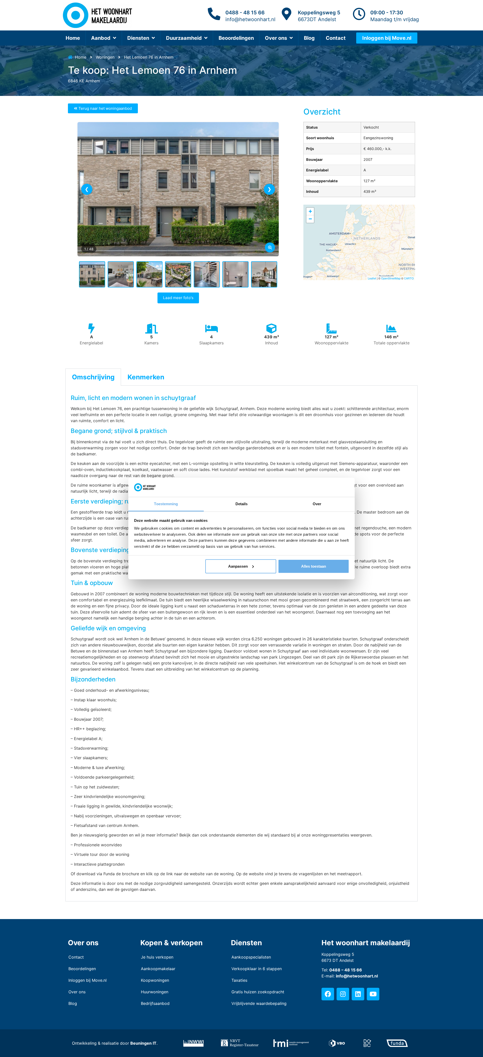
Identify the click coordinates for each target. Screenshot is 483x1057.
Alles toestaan (313, 566)
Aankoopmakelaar (158, 968)
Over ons (276, 38)
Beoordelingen (236, 38)
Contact (336, 38)
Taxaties (239, 980)
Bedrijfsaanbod (155, 1003)
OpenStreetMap (390, 278)
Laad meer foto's (178, 297)
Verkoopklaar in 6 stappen (256, 968)
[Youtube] (373, 994)
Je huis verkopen (157, 957)
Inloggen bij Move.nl (87, 980)
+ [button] (310, 211)
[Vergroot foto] (270, 247)
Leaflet (372, 278)
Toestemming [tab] (166, 504)
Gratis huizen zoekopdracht (257, 991)
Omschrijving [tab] (93, 377)
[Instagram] (343, 994)
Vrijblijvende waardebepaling (259, 1003)
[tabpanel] (241, 643)
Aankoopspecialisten (251, 957)
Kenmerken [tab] (146, 377)
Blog (309, 38)
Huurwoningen (154, 991)
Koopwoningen (155, 980)
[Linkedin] (358, 994)
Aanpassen (238, 566)
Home (73, 38)
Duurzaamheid (184, 38)
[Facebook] (327, 994)
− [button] (310, 219)
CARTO (409, 278)
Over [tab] (317, 504)
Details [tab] (241, 504)
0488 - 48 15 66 (245, 13)
